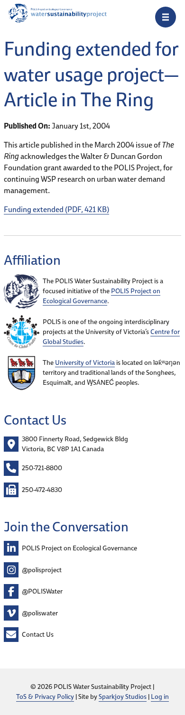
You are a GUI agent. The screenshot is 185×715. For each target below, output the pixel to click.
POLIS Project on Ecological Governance (101, 296)
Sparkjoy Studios (123, 696)
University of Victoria (85, 362)
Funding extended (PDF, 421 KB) (56, 209)
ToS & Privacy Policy (45, 696)
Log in (160, 696)
